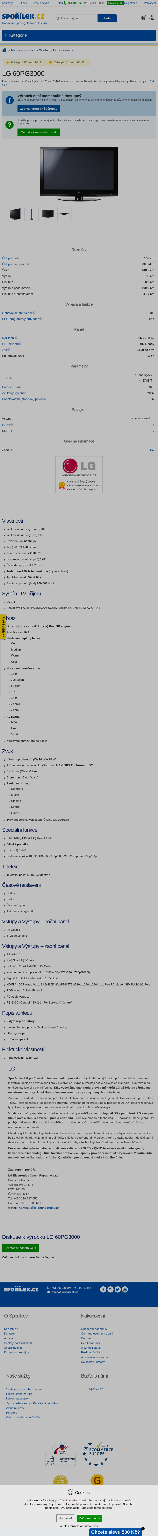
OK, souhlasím (89, 1518)
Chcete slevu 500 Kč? (115, 1532)
